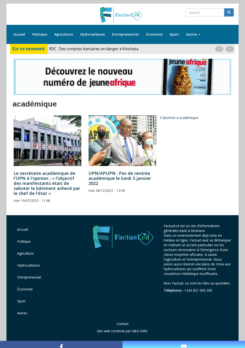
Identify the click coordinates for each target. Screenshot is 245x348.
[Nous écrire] (183, 344)
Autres (192, 34)
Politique (39, 34)
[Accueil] (122, 15)
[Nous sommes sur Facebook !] (61, 344)
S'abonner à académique (179, 117)
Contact (123, 323)
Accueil (19, 34)
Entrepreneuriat (125, 34)
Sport (174, 34)
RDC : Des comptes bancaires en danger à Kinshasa (93, 48)
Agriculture (63, 34)
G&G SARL (140, 331)
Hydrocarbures (92, 34)
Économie (154, 34)
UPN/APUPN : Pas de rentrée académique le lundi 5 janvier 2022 (120, 178)
